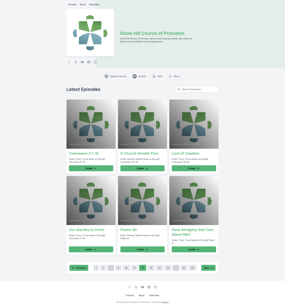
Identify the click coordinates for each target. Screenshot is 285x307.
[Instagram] (95, 62)
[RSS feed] (69, 62)
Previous (81, 267)
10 (126, 267)
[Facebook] (88, 62)
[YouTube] (82, 62)
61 (184, 267)
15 (168, 267)
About (83, 4)
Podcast (72, 4)
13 (151, 267)
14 (159, 267)
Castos (165, 302)
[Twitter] (75, 62)
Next (206, 267)
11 (134, 267)
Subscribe (94, 4)
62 (192, 267)
